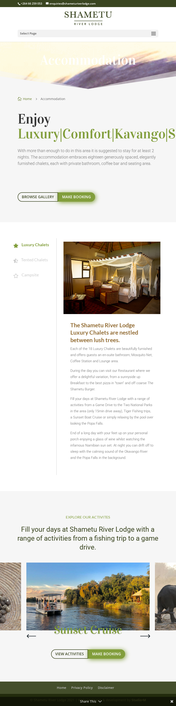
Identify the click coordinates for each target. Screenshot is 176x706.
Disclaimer (106, 687)
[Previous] (29, 636)
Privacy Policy (82, 687)
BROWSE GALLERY (38, 196)
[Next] (143, 636)
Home (61, 687)
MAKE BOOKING (76, 196)
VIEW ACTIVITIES (69, 653)
